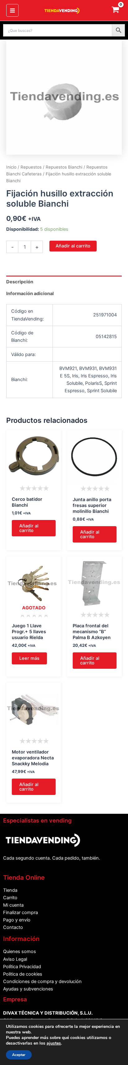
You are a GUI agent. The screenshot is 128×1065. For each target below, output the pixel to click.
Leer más (29, 658)
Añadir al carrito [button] (29, 528)
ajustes (54, 1043)
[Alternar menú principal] (12, 10)
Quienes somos (19, 951)
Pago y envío (16, 920)
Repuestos (31, 167)
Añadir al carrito (73, 246)
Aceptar (18, 1054)
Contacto (13, 927)
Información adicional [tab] (30, 293)
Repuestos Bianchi (64, 167)
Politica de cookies (22, 974)
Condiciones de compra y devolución (42, 981)
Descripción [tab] (19, 282)
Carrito (10, 897)
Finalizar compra (20, 912)
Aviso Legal (15, 959)
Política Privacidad (22, 966)
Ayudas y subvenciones (28, 989)
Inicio (11, 167)
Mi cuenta (13, 905)
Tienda (10, 890)
